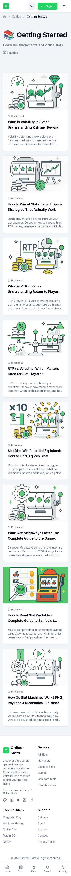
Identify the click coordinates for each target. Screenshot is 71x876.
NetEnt (7, 841)
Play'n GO (9, 835)
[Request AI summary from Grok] (31, 800)
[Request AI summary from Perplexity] (25, 800)
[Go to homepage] (4, 16)
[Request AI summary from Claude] (11, 800)
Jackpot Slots (46, 766)
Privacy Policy (46, 841)
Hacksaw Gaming (13, 823)
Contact (43, 835)
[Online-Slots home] (6, 6)
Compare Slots (47, 779)
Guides (16, 16)
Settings (43, 817)
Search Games (47, 785)
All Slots (43, 754)
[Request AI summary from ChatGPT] (5, 800)
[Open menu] (64, 6)
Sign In (50, 6)
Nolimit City (10, 829)
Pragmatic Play (12, 817)
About (41, 823)
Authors (42, 829)
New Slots (44, 760)
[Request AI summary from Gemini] (18, 800)
